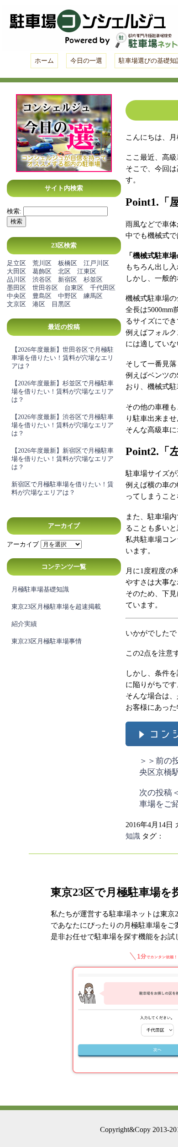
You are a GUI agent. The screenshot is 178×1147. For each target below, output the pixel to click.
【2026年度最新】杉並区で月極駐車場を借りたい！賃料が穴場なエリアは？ (62, 391)
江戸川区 (96, 263)
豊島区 (42, 296)
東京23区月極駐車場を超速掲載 (56, 606)
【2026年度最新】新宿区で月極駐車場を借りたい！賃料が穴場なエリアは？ (62, 458)
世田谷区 (45, 287)
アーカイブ (23, 544)
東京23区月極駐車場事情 (46, 641)
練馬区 (93, 296)
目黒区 (61, 304)
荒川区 (42, 263)
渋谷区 (42, 279)
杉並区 (93, 279)
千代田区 (102, 287)
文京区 (16, 304)
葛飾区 (42, 271)
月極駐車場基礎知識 (40, 589)
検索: (14, 211)
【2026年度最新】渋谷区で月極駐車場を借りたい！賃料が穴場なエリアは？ (62, 425)
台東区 (74, 287)
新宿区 (67, 279)
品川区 (16, 279)
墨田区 (16, 287)
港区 (38, 304)
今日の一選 (86, 60)
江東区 (86, 271)
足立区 (16, 263)
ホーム (44, 60)
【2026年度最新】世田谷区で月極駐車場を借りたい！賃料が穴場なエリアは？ (62, 357)
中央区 (16, 296)
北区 (64, 271)
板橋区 (67, 263)
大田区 (16, 271)
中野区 (67, 296)
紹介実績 (24, 624)
